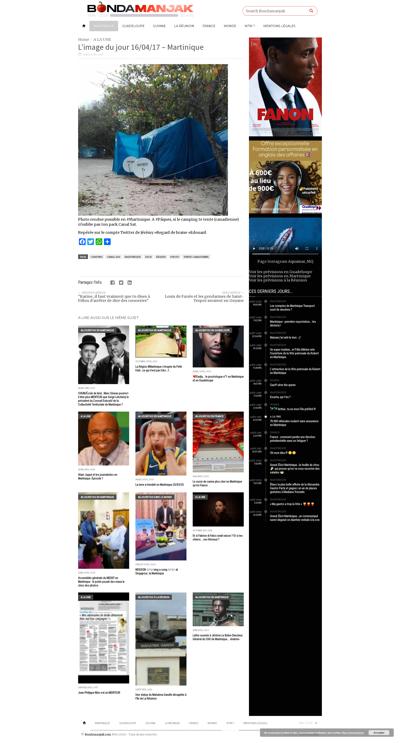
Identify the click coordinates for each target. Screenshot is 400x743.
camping (96, 256)
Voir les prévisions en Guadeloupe (280, 271)
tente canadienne (196, 256)
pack (148, 256)
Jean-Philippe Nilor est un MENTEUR (99, 692)
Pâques (161, 256)
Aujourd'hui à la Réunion (153, 597)
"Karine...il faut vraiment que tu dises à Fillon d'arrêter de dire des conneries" (114, 298)
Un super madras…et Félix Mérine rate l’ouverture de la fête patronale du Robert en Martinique (294, 353)
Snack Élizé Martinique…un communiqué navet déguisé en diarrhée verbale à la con (295, 518)
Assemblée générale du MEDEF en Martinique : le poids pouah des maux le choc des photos (101, 581)
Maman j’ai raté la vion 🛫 (285, 337)
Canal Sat (113, 256)
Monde (230, 26)
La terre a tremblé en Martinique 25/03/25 (159, 484)
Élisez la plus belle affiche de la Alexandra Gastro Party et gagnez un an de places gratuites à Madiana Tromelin (294, 488)
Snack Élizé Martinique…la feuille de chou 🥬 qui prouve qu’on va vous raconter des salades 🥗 (295, 468)
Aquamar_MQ (300, 261)
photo (174, 256)
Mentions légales (279, 26)
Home (83, 39)
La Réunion (184, 26)
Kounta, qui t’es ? (280, 397)
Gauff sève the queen (283, 385)
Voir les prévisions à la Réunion (278, 280)
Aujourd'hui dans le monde (155, 497)
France (208, 26)
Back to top (306, 722)
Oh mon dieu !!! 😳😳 (283, 453)
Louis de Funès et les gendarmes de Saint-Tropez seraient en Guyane (204, 298)
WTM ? (250, 26)
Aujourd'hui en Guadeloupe (212, 330)
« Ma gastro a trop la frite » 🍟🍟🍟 (292, 504)
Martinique (104, 26)
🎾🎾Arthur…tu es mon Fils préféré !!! (293, 409)
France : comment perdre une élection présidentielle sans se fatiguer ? (292, 439)
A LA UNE (102, 39)
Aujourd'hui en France (209, 416)
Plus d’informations (353, 732)
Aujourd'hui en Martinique (97, 330)
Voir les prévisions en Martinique (280, 276)
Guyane (159, 26)
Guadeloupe (133, 26)
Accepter (379, 732)
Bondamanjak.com (98, 734)
